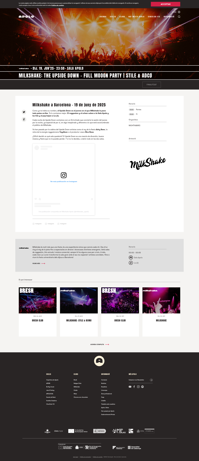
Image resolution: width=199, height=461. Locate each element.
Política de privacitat (85, 457)
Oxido (76, 390)
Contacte (104, 380)
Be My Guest (50, 387)
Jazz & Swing (50, 390)
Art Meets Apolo (137, 16)
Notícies (103, 383)
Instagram (38, 224)
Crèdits (103, 400)
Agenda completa (97, 344)
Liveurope (104, 390)
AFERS (48, 383)
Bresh (75, 380)
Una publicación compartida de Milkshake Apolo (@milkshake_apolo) (64, 212)
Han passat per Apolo (107, 411)
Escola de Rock (51, 397)
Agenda (103, 16)
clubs (122, 16)
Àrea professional (106, 394)
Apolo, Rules (105, 407)
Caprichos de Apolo (52, 380)
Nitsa (75, 394)
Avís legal (75, 457)
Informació (169, 16)
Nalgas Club (77, 383)
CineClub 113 (154, 16)
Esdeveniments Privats (108, 414)
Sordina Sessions (51, 400)
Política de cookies (57, 5)
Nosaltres (104, 387)
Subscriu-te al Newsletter (136, 380)
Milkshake (77, 387)
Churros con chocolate (81, 397)
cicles (113, 16)
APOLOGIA (49, 394)
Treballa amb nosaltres (108, 404)
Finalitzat (152, 85)
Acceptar (165, 4)
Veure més (36, 263)
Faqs (102, 397)
